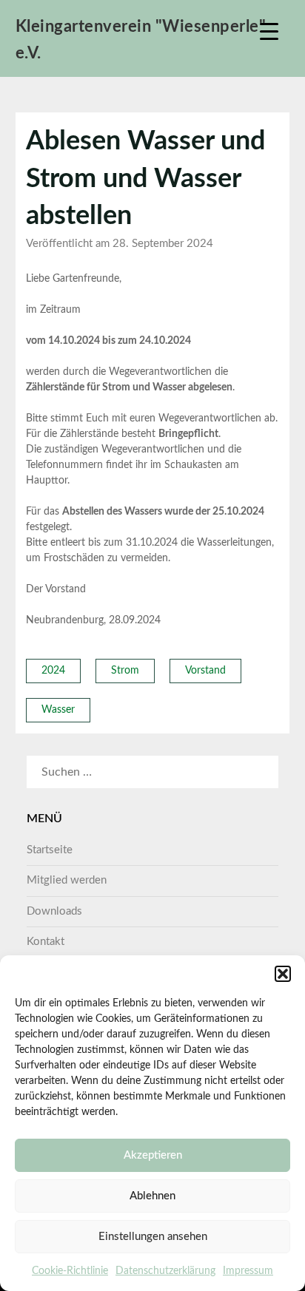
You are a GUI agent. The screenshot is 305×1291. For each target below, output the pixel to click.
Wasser (58, 710)
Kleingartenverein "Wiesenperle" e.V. (141, 39)
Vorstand (205, 670)
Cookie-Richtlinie (70, 1271)
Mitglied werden (67, 880)
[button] (282, 973)
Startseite (50, 849)
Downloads (54, 911)
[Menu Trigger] (269, 31)
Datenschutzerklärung (165, 1271)
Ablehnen (152, 1196)
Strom (125, 670)
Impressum (248, 1271)
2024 (53, 670)
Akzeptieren (153, 1155)
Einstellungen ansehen (152, 1236)
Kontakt (45, 941)
